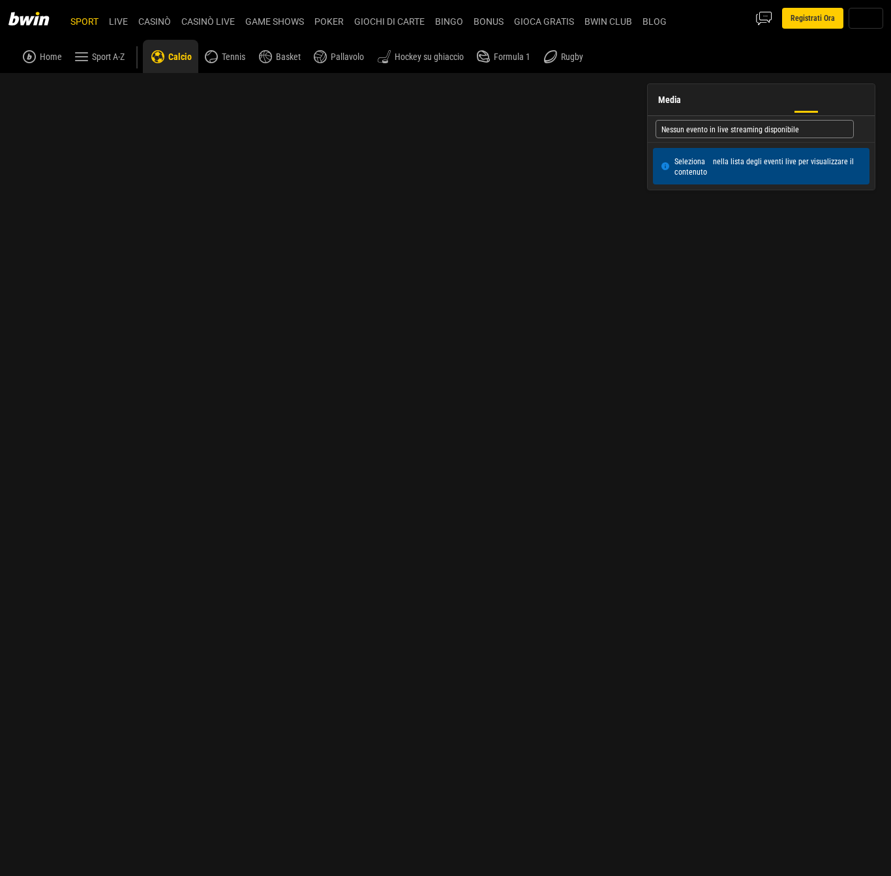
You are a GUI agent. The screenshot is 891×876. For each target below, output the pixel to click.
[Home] (36, 18)
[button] (619, 130)
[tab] (708, 215)
